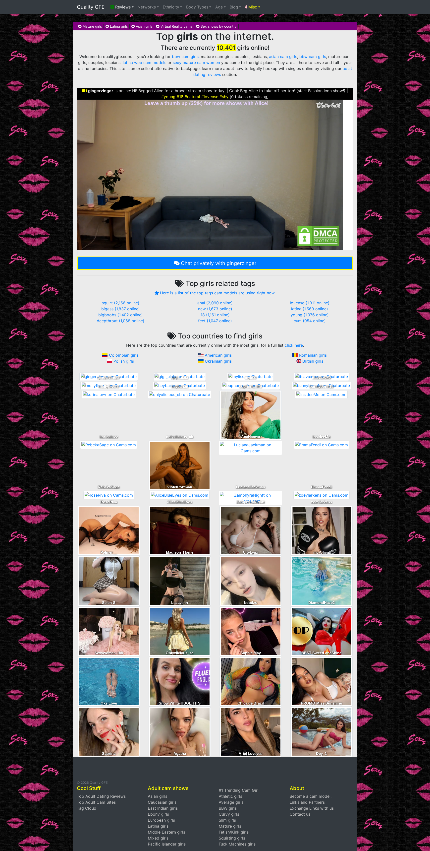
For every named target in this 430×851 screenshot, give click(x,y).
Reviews (122, 6)
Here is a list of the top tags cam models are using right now (217, 292)
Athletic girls (230, 796)
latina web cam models (144, 62)
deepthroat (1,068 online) (120, 320)
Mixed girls (158, 838)
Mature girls (92, 26)
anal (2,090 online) (215, 302)
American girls (218, 355)
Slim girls (227, 820)
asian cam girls (283, 56)
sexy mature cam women (196, 62)
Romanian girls (313, 355)
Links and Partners (307, 802)
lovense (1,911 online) (309, 302)
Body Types (197, 6)
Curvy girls (229, 814)
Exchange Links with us (312, 808)
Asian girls (143, 26)
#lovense (209, 96)
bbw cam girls (185, 56)
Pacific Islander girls (167, 844)
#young (168, 96)
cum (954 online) (310, 320)
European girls (161, 820)
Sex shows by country (218, 26)
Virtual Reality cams (176, 26)
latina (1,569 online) (309, 308)
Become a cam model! (310, 796)
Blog (234, 6)
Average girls (231, 802)
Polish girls (123, 361)
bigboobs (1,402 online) (120, 314)
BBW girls (228, 808)
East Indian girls (163, 808)
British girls (312, 361)
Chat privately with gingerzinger (218, 263)
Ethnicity (171, 6)
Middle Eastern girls (166, 832)
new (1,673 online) (215, 308)
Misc (252, 6)
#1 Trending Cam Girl (239, 790)
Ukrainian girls (218, 361)
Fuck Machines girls (237, 844)
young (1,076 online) (310, 314)
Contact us (300, 814)
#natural (192, 96)
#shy (223, 96)
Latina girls (118, 26)
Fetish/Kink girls (234, 832)
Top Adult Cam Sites (96, 802)
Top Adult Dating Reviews (101, 796)
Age (219, 6)
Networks (147, 6)
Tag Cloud (86, 808)
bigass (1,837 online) (120, 308)
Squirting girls (232, 838)
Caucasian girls (162, 802)
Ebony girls (158, 814)
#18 (180, 96)
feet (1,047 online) (215, 320)
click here (294, 345)
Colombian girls (124, 355)
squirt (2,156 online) (120, 302)
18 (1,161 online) (215, 314)
